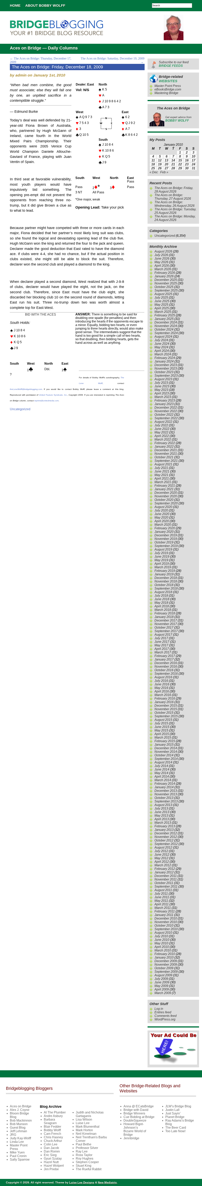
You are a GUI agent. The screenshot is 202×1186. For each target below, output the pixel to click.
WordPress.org (164, 1019)
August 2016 (163, 677)
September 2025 (166, 290)
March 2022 (162, 439)
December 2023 (165, 365)
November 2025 (165, 283)
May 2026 (161, 262)
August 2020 (163, 507)
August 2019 (163, 549)
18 (153, 164)
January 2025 (164, 318)
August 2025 (163, 294)
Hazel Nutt (51, 1162)
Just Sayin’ (173, 1113)
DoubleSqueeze (134, 1120)
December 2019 (165, 535)
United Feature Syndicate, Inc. (53, 395)
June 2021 (161, 471)
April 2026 (161, 265)
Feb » (164, 172)
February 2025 (164, 315)
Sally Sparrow (20, 1159)
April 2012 (161, 861)
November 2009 (165, 964)
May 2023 (161, 389)
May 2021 (161, 475)
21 (173, 164)
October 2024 (163, 329)
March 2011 (162, 907)
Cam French (52, 1133)
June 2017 (161, 641)
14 (173, 160)
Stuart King (83, 1165)
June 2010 (161, 939)
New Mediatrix (107, 1182)
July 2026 (161, 255)
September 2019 (166, 546)
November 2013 (165, 794)
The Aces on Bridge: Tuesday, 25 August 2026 (175, 211)
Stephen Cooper (87, 1162)
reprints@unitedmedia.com (46, 401)
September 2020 (166, 503)
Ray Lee (82, 1151)
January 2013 (164, 829)
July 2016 (161, 680)
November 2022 (165, 411)
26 (160, 168)
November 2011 (165, 879)
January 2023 (164, 404)
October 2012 (163, 840)
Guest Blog (17, 1127)
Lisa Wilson (84, 1119)
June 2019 (161, 556)
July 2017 (161, 638)
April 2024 (161, 350)
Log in (158, 1008)
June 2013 (161, 812)
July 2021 (161, 468)
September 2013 (166, 801)
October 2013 (163, 797)
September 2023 (166, 375)
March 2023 (162, 397)
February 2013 (164, 826)
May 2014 (161, 773)
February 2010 (164, 954)
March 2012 (162, 865)
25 (153, 168)
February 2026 (164, 272)
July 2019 (161, 553)
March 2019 (162, 567)
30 (187, 168)
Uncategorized (20, 409)
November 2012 (165, 836)
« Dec (154, 172)
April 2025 (161, 308)
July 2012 (161, 851)
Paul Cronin (18, 1156)
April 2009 (161, 989)
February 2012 (164, 868)
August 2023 (163, 379)
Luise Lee (83, 1123)
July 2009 (161, 978)
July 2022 (161, 425)
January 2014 (164, 787)
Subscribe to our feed (174, 64)
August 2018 (163, 592)
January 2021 (164, 489)
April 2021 (161, 478)
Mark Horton (84, 1130)
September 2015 (166, 716)
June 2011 (161, 897)
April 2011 (161, 904)
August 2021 (163, 464)
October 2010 (163, 925)
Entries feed (162, 1012)
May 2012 (161, 858)
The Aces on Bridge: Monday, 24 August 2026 (174, 218)
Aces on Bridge (20, 1106)
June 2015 (161, 727)
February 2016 (164, 698)
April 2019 (161, 563)
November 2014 (165, 751)
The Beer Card (175, 1127)
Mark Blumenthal (87, 1126)
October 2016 (163, 670)
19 (160, 164)
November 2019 (165, 538)
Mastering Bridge (166, 93)
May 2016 (161, 687)
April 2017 (161, 648)
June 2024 (161, 343)
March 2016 (162, 695)
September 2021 (166, 460)
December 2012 (165, 833)
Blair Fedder (52, 1126)
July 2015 (161, 723)
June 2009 (161, 982)
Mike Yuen (17, 1152)
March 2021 (162, 482)
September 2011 (166, 886)
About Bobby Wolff (45, 5)
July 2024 (161, 340)
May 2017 (161, 645)
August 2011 (163, 890)
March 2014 (162, 780)
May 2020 (161, 517)
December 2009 (165, 961)
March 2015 (162, 737)
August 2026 (163, 251)
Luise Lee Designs (81, 1182)
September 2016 (166, 673)
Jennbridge (131, 1138)
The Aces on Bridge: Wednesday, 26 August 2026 (174, 203)
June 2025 (161, 301)
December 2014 (165, 748)
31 (193, 168)
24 (193, 164)
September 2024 (166, 333)
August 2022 (163, 421)
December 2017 (165, 620)
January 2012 (164, 872)
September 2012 (166, 844)
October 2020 (163, 499)
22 (180, 164)
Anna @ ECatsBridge (138, 1106)
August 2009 (163, 975)
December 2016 (165, 663)
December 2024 (165, 322)
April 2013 (161, 819)
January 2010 (164, 957)
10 (193, 156)
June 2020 (161, 514)
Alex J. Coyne (19, 1109)
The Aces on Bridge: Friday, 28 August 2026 (173, 189)
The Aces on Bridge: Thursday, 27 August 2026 (172, 196)
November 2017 (165, 624)
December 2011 (165, 876)
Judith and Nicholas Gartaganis (90, 1114)
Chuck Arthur (53, 1140)
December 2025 (165, 279)
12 (160, 160)
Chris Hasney (53, 1137)
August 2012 (163, 847)
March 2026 (162, 269)
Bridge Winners (134, 1113)
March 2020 (162, 524)
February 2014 (164, 783)
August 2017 (163, 634)
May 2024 (161, 347)
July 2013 (161, 808)
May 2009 (161, 986)
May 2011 (161, 900)
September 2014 (166, 758)
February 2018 (164, 613)
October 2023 (163, 372)
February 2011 (164, 911)
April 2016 (161, 691)
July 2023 (161, 382)
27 (166, 168)
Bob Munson (19, 1124)
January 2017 (164, 659)
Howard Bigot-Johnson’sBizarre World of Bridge (134, 1129)
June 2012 (161, 854)
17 (193, 160)
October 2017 (163, 627)
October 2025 (163, 287)
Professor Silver (87, 1148)
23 (187, 164)
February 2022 (164, 443)
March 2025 (162, 311)
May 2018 (161, 602)
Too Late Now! (175, 1131)
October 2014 (163, 755)
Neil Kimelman (86, 1133)
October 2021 (163, 457)
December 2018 (165, 577)
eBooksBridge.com (167, 89)
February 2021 (164, 485)
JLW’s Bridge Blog (178, 1106)
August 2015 (163, 719)
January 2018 (164, 617)
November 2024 (165, 326)
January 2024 (164, 361)
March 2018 (162, 609)
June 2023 (161, 386)
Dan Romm (52, 1151)
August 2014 (163, 762)
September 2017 (166, 631)
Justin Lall (172, 1109)
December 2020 (165, 492)
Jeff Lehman (18, 1131)
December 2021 (165, 450)
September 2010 (166, 929)
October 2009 (163, 968)
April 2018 (161, 606)
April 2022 (161, 436)
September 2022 (166, 418)
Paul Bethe (83, 1144)
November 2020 (165, 496)
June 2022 (161, 428)
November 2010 (165, 922)
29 (180, 168)
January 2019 (164, 574)
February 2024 (164, 358)
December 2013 (165, 790)
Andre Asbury (53, 1116)
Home (15, 5)
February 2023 (164, 400)
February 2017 (164, 656)
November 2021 (165, 453)
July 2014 (161, 766)
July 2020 (161, 510)
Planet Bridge (174, 1117)
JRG (13, 1134)
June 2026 (161, 258)
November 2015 (165, 709)
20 (166, 164)
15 (180, 160)
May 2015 (161, 730)
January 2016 (164, 702)
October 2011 (163, 883)
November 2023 (165, 368)
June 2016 (161, 684)
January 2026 (164, 276)
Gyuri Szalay (53, 1158)
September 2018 (166, 588)
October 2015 (163, 712)
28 (173, 168)
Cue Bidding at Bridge (138, 1117)
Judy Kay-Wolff (20, 1138)
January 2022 (164, 446)
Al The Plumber (55, 1112)
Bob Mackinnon (21, 1120)
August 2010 (163, 932)
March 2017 (162, 652)
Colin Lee (50, 1144)
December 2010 (165, 918)
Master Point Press (167, 86)
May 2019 (161, 560)
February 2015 (164, 741)
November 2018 (165, 581)
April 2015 (161, 734)
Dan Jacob (51, 1148)
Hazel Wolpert (54, 1165)
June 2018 (161, 599)
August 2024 (163, 336)
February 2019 (164, 570)
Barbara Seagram (50, 1121)
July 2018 (161, 595)
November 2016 (165, 666)
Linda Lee (17, 1141)
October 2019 (163, 542)
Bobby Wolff (52, 1130)
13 (166, 160)
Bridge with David (135, 1109)
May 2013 (161, 815)
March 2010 (162, 950)
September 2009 (166, 971)
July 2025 (161, 297)
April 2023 (161, 393)
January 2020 (164, 531)
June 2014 (161, 769)
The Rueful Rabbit (88, 1169)
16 (187, 160)
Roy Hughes (84, 1158)
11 (153, 160)
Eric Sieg (50, 1155)
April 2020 (161, 521)
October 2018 (163, 585)
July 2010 (161, 936)
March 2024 (162, 354)
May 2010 (161, 943)
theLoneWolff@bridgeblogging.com (26, 389)
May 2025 (161, 304)
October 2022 (163, 414)
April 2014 (161, 776)
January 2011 (163, 915)
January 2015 (164, 744)
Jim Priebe (51, 1169)
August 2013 (163, 805)
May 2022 (161, 432)
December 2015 (165, 705)
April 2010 (161, 946)
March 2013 (162, 822)
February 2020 (164, 528)
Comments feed (165, 1015)
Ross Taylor (84, 1155)
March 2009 (162, 993)
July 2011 (161, 893)
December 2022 (165, 407)
